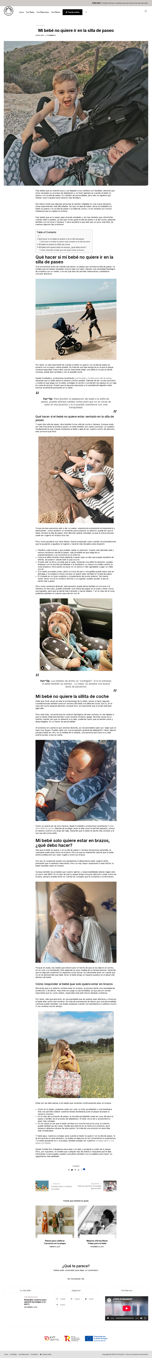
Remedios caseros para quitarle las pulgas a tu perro (35, 1302)
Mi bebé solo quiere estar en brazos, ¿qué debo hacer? (62, 247)
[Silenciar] (141, 1318)
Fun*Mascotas (43, 12)
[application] (126, 1308)
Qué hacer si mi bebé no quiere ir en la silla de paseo (61, 239)
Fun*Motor (55, 12)
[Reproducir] (108, 1318)
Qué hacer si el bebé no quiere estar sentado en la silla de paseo (65, 242)
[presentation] (40, 1227)
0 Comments (51, 35)
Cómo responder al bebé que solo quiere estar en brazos (62, 250)
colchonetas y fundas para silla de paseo (93, 378)
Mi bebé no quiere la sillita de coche (54, 244)
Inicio (21, 12)
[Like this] (82, 1170)
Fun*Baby (30, 12)
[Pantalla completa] (145, 1318)
